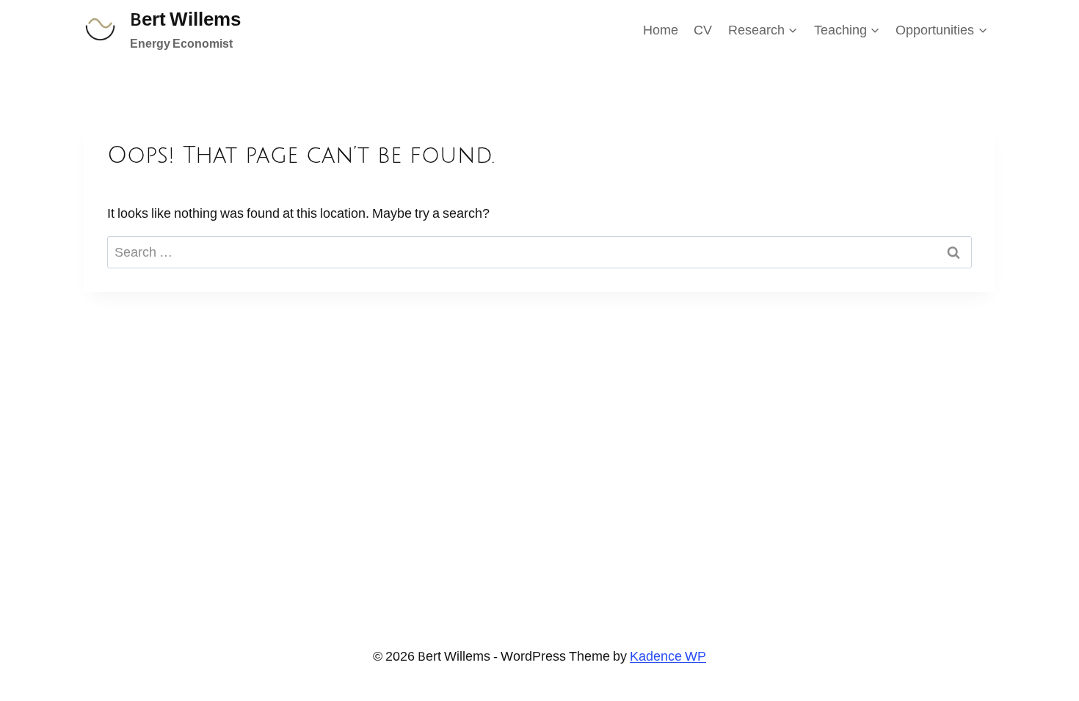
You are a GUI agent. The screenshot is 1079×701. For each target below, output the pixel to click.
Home (660, 29)
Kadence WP (668, 655)
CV (703, 29)
